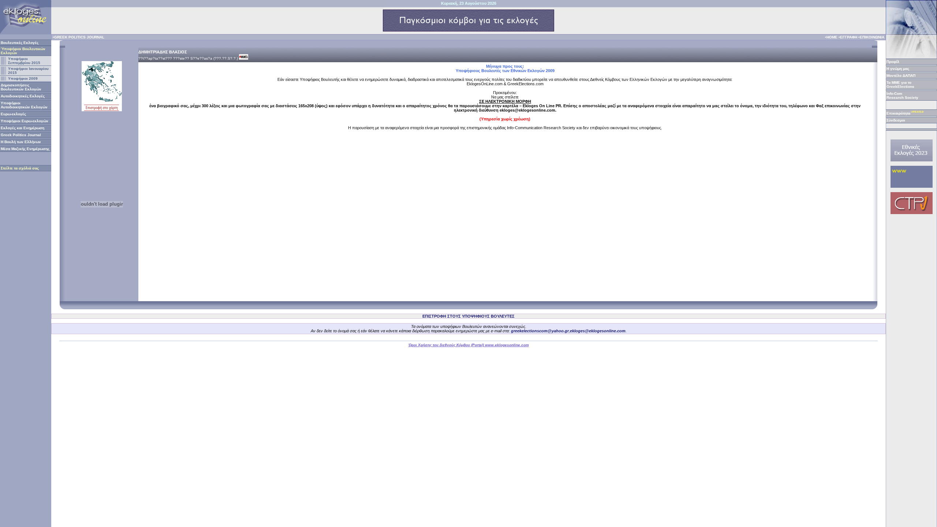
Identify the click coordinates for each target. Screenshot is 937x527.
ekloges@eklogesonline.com (598, 331)
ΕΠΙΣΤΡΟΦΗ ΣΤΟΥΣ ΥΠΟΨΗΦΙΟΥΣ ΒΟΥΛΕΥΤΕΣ (468, 316)
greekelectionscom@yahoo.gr (540, 331)
